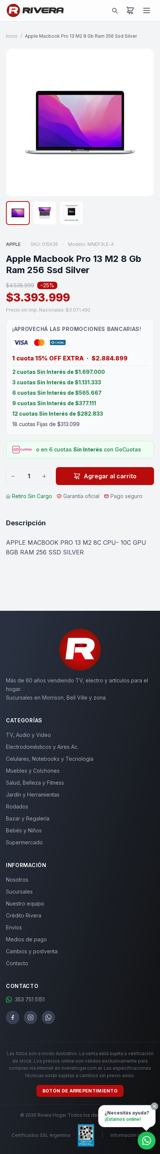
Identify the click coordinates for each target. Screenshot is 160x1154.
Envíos (14, 927)
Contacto (17, 963)
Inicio (11, 36)
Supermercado (24, 842)
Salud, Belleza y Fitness (35, 782)
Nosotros (17, 879)
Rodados (17, 806)
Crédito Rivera (23, 915)
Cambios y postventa (32, 951)
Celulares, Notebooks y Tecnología (49, 759)
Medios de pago (26, 939)
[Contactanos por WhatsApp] (147, 1141)
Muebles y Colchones (33, 770)
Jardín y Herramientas (33, 794)
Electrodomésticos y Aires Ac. (42, 747)
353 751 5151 (30, 999)
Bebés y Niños (24, 830)
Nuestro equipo (25, 903)
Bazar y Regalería (27, 818)
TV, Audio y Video (28, 735)
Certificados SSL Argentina (41, 1135)
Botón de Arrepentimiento (80, 1091)
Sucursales (19, 891)
